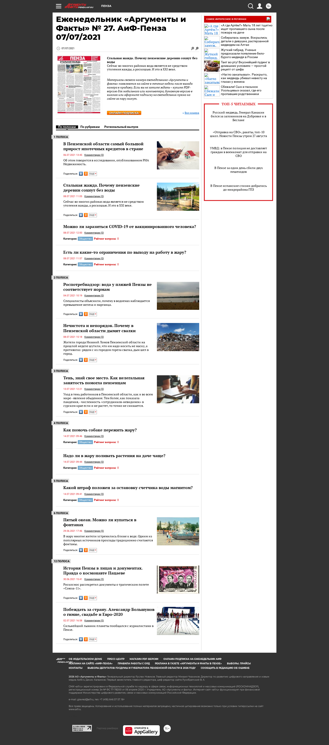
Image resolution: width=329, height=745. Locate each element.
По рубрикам (90, 127)
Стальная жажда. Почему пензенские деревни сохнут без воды (152, 60)
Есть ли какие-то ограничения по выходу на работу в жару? (124, 252)
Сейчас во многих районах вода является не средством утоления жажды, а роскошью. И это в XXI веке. (103, 203)
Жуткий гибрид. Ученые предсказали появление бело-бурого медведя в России (243, 53)
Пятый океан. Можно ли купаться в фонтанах (99, 522)
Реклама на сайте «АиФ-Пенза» (91, 663)
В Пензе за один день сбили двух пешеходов (238, 169)
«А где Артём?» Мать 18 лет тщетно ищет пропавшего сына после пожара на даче (246, 28)
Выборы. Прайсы (239, 663)
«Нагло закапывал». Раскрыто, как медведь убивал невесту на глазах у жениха (244, 78)
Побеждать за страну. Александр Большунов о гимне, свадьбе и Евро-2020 (108, 612)
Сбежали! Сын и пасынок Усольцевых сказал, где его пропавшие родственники (241, 90)
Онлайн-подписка (124, 113)
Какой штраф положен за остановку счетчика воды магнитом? (128, 487)
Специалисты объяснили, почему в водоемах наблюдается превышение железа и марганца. (106, 303)
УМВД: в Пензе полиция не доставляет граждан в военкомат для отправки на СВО (238, 152)
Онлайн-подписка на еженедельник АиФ (192, 659)
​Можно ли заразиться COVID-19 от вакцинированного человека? (129, 226)
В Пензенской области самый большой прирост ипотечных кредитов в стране (103, 146)
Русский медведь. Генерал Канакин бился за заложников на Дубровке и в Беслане (238, 116)
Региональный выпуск (121, 127)
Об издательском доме (85, 659)
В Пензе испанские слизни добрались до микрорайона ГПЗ (238, 187)
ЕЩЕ (92, 173)
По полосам (67, 127)
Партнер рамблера (107, 728)
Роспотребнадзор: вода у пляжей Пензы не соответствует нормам (107, 287)
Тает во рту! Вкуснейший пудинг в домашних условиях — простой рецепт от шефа (245, 65)
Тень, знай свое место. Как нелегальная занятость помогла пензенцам (104, 380)
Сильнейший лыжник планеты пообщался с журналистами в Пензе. (108, 628)
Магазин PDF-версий (144, 659)
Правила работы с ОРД (134, 663)
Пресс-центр (115, 659)
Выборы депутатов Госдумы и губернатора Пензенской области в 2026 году (142, 668)
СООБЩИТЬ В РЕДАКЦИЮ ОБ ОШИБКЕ (225, 668)
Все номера (192, 113)
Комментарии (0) (94, 155)
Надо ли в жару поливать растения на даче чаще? (114, 455)
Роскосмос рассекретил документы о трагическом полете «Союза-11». (106, 586)
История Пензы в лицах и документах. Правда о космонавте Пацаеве (102, 570)
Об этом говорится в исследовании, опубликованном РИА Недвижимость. (106, 162)
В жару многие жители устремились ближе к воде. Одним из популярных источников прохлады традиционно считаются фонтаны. (108, 540)
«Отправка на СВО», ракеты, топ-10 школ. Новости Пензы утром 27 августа (238, 134)
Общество (85, 238)
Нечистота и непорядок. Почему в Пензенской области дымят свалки (99, 328)
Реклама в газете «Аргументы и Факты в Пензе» (188, 663)
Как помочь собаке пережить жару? (100, 430)
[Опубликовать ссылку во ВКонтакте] (81, 174)
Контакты (75, 668)
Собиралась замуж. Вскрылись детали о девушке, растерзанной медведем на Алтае (245, 41)
